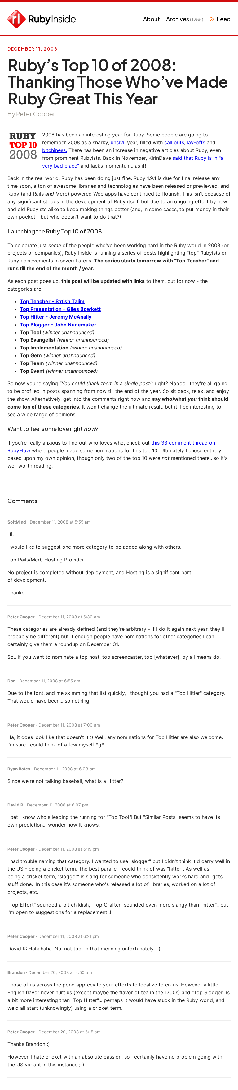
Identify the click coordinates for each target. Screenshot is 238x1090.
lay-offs (196, 142)
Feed (224, 18)
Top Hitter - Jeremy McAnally (55, 317)
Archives (184, 18)
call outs (174, 142)
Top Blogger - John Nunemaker (58, 324)
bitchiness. (54, 150)
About (151, 18)
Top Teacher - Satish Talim (52, 301)
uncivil (118, 142)
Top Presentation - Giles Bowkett (60, 309)
